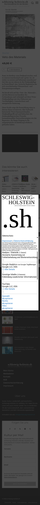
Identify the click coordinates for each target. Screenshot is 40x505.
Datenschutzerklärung (23, 241)
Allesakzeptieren (7, 307)
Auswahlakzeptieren (7, 297)
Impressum (7, 241)
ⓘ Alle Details (8, 269)
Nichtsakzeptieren (7, 302)
